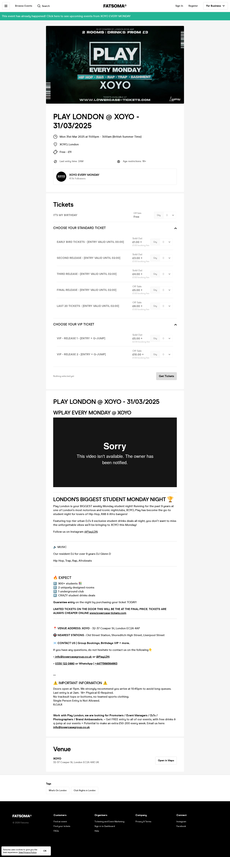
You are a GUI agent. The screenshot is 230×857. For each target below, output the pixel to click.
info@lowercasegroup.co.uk (73, 656)
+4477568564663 (106, 663)
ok (45, 851)
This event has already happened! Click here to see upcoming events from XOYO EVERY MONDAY (66, 16)
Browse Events (23, 5)
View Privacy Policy (27, 852)
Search (46, 6)
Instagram (181, 821)
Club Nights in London (85, 790)
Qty (159, 215)
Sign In (179, 5)
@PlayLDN (91, 531)
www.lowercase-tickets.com (107, 613)
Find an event (60, 821)
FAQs (56, 831)
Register (193, 5)
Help (97, 831)
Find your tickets (62, 826)
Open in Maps (166, 760)
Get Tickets (166, 376)
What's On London (58, 790)
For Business (213, 5)
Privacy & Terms (143, 821)
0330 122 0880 (65, 663)
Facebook (181, 826)
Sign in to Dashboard (105, 826)
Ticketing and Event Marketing (109, 821)
